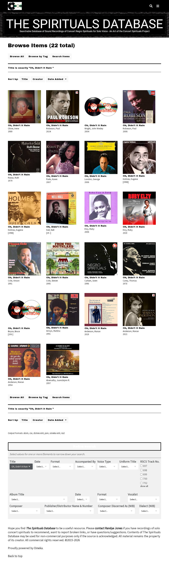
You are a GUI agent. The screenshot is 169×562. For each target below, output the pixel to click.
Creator (38, 79)
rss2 (63, 433)
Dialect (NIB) (147, 506)
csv (31, 433)
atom (25, 433)
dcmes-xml (39, 433)
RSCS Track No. (149, 461)
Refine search (84, 446)
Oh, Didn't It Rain (19, 125)
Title (24, 79)
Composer (16, 506)
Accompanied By (85, 461)
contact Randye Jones (108, 528)
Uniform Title (127, 461)
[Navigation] (157, 6)
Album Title (17, 494)
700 (145, 478)
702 (145, 483)
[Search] (151, 6)
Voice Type (104, 461)
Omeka (38, 548)
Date (37, 461)
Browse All (17, 56)
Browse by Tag (38, 56)
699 (145, 474)
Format (55, 461)
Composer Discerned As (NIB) (116, 506)
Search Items (61, 56)
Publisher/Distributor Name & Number (69, 506)
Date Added (56, 79)
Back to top (15, 556)
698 (145, 470)
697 (145, 466)
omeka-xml (55, 433)
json (47, 433)
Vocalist (133, 494)
